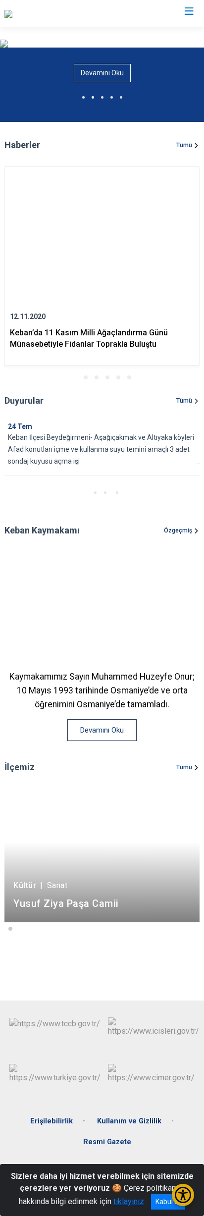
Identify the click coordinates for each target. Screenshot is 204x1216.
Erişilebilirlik (51, 1121)
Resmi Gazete (107, 1142)
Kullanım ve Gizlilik (129, 1121)
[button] (75, 377)
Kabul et (168, 1202)
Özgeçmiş (178, 530)
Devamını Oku (102, 73)
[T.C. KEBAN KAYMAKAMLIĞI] (53, 13)
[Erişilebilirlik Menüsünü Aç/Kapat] (183, 1195)
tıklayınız (128, 1201)
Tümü (184, 145)
